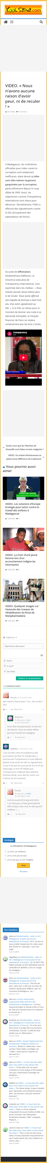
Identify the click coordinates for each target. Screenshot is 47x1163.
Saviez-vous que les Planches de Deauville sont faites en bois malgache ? (24, 447)
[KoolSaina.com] (6, 22)
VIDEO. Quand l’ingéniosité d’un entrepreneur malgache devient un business (26, 1043)
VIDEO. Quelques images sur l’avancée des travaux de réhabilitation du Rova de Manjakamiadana (22, 610)
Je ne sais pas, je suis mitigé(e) (20, 860)
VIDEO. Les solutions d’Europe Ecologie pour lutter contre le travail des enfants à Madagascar (22, 508)
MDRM (28, 794)
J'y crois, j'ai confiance (17, 851)
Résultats (23, 871)
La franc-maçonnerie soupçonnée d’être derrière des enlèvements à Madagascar (22, 1002)
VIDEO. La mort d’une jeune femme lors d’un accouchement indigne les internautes (21, 559)
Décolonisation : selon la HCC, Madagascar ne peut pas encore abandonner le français (25, 939)
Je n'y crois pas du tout (17, 855)
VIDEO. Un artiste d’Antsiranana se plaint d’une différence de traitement (23, 457)
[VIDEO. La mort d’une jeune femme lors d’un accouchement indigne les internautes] (23, 539)
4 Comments (22, 112)
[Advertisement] (23, 48)
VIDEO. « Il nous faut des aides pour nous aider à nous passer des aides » (25, 1065)
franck (28, 720)
